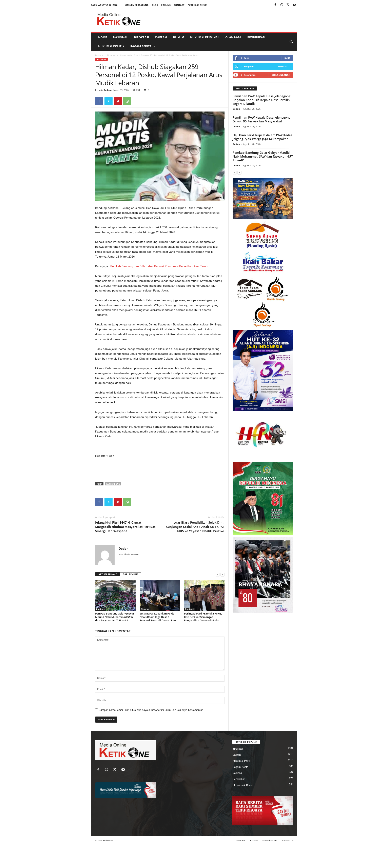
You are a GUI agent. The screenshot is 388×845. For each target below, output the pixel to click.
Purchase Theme (197, 4)
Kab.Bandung (113, 484)
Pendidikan (256, 37)
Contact (179, 4)
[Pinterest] (118, 101)
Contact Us (287, 840)
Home (102, 37)
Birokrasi (141, 37)
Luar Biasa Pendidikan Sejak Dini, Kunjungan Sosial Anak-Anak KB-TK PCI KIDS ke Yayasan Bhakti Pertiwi (195, 526)
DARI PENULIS (130, 574)
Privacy (254, 840)
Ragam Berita (141, 46)
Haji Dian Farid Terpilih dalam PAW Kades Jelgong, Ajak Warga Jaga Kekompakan (262, 137)
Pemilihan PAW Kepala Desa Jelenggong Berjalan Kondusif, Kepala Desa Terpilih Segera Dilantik (261, 100)
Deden (107, 90)
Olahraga (233, 37)
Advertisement (269, 840)
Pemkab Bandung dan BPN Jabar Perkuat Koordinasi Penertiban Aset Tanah (159, 266)
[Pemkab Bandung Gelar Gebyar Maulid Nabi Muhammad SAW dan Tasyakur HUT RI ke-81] (115, 595)
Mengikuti (284, 66)
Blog (155, 4)
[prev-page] (218, 574)
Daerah (161, 37)
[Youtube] (294, 5)
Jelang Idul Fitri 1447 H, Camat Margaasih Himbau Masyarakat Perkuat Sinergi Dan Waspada (125, 526)
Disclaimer (240, 840)
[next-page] (222, 574)
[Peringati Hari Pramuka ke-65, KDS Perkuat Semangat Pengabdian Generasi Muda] (204, 595)
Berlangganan (281, 74)
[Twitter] (288, 5)
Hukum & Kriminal (204, 37)
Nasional (120, 37)
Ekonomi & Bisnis (242, 785)
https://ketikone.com (128, 554)
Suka (287, 57)
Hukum (178, 37)
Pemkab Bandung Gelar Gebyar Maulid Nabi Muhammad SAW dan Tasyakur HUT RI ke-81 (114, 617)
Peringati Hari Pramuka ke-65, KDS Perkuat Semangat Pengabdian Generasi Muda (203, 617)
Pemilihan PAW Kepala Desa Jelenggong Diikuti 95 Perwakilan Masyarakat (261, 119)
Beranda (99, 55)
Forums (166, 4)
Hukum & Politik (111, 46)
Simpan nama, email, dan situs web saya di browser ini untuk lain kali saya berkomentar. (151, 709)
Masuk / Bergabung (137, 4)
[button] (291, 41)
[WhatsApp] (127, 101)
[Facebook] (275, 5)
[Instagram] (281, 5)
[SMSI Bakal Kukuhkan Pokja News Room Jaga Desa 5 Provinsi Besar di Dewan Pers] (160, 595)
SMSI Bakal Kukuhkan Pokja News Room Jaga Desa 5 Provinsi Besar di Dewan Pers (158, 617)
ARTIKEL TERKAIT (107, 574)
